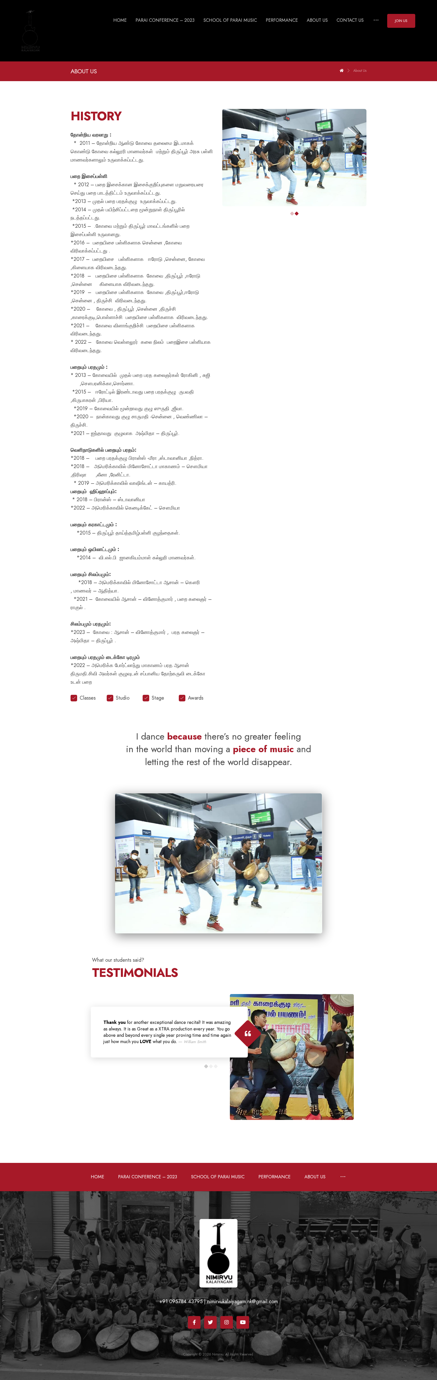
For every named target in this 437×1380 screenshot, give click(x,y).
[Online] (30, 30)
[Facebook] (194, 1322)
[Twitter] (210, 1322)
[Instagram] (226, 1322)
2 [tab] (297, 214)
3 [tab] (215, 1066)
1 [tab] (292, 214)
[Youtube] (242, 1322)
